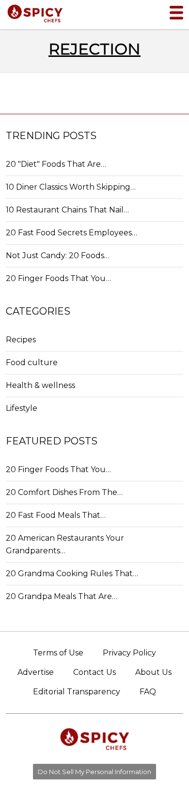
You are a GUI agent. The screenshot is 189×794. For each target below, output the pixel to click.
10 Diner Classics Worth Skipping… (71, 187)
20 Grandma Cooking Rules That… (72, 573)
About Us (153, 672)
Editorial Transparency (76, 691)
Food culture (32, 362)
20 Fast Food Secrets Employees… (71, 232)
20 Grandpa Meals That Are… (61, 596)
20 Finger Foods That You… (58, 278)
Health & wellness (40, 385)
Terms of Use (58, 652)
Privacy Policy (129, 652)
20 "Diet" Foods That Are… (56, 164)
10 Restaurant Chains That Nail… (67, 209)
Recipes (21, 339)
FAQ (148, 691)
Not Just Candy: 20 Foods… (58, 255)
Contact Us (94, 672)
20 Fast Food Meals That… (56, 515)
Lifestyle (21, 408)
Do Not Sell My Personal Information (94, 772)
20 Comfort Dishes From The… (64, 492)
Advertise (35, 672)
